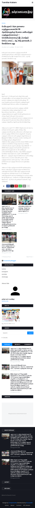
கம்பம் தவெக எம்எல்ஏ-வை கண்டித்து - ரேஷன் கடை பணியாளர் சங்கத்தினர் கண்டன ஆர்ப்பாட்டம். (24, 209)
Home (3, 23)
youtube (4, 274)
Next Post (29, 257)
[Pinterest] (16, 186)
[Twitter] (12, 186)
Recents (17, 344)
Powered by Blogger (10, 260)
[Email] (24, 186)
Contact (18, 505)
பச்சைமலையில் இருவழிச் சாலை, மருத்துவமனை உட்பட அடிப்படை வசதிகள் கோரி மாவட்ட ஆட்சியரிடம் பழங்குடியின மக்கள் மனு (8, 247)
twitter (4, 269)
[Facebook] (8, 186)
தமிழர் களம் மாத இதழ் (8, 299)
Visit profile (5, 301)
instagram (5, 271)
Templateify (13, 503)
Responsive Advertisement (17, 414)
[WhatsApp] (20, 186)
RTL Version (26, 505)
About (12, 505)
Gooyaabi (29, 503)
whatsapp (5, 277)
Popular (7, 344)
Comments (28, 344)
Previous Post (7, 257)
